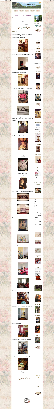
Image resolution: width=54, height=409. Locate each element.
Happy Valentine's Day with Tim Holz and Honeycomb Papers (21, 15)
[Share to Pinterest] (27, 24)
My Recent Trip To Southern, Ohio (38, 377)
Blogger (30, 404)
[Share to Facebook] (26, 24)
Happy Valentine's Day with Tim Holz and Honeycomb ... (38, 375)
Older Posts (32, 382)
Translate (39, 64)
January (37, 378)
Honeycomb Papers (14, 19)
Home (23, 382)
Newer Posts (14, 382)
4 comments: (22, 24)
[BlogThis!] (25, 24)
